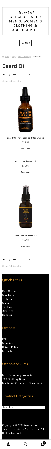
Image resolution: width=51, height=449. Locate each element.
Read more (25, 172)
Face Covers (9, 291)
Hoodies (7, 315)
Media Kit (8, 351)
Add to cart (25, 149)
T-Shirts (7, 299)
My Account (8, 444)
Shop (14, 57)
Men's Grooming (24, 57)
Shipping (7, 343)
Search (25, 444)
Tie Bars (7, 307)
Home (7, 57)
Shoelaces (8, 295)
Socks (5, 303)
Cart (39, 442)
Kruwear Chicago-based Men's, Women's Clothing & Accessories (25, 21)
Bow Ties (7, 311)
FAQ (4, 339)
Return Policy (10, 347)
